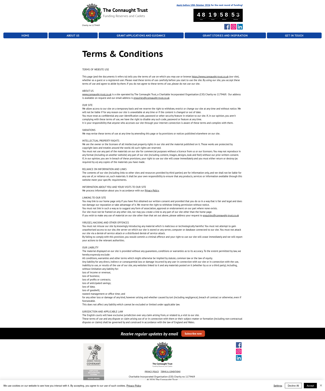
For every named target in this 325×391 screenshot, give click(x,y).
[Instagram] (233, 27)
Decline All (293, 385)
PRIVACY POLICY (152, 371)
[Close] (321, 385)
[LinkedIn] (240, 27)
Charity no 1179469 (91, 25)
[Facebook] (227, 27)
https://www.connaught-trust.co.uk (210, 76)
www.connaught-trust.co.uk (96, 94)
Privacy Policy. (152, 190)
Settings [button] (278, 385)
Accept (310, 385)
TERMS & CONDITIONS (170, 371)
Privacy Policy (133, 385)
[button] (73, 35)
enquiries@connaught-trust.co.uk (151, 98)
